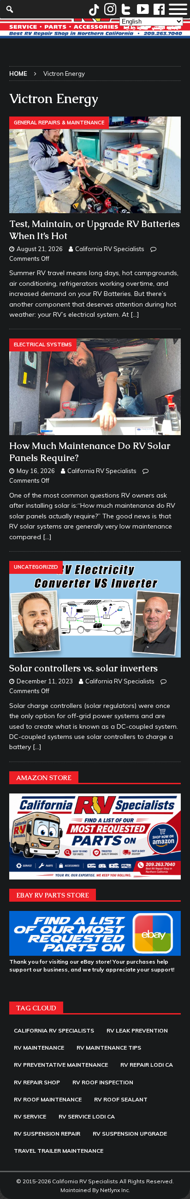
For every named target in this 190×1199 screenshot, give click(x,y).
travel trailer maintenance (58, 1150)
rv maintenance (39, 1047)
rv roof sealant (121, 1099)
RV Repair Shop (37, 1082)
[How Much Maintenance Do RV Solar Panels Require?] (95, 386)
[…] (135, 314)
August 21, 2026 (40, 248)
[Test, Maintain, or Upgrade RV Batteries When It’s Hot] (95, 165)
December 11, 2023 (45, 681)
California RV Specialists (109, 248)
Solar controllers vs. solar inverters (83, 668)
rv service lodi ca (87, 1116)
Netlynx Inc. (115, 1190)
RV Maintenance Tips (109, 1047)
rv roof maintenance (48, 1099)
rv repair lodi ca (146, 1064)
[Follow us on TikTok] (94, 9)
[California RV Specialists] (95, 33)
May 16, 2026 (36, 470)
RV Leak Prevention (137, 1030)
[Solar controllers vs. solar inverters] (95, 609)
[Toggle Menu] (178, 9)
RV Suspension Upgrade (130, 1133)
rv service (30, 1116)
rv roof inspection (102, 1082)
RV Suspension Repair (47, 1133)
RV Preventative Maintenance (61, 1064)
